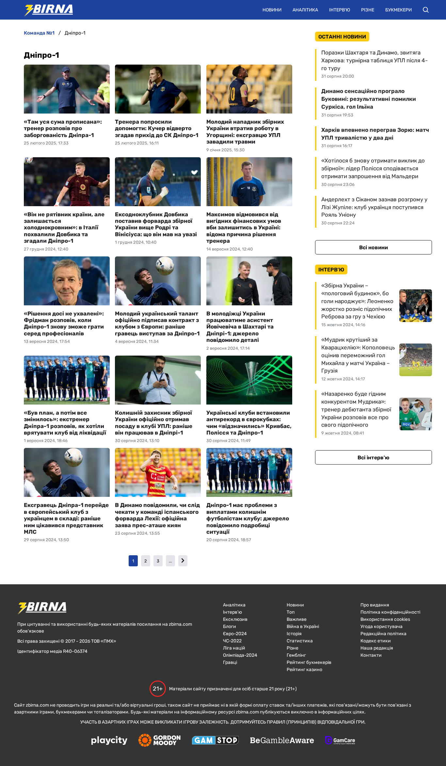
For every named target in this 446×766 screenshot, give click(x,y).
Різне (367, 10)
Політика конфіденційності (390, 612)
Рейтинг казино (304, 669)
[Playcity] (109, 741)
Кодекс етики (375, 641)
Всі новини (373, 247)
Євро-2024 (235, 633)
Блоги (229, 626)
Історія (294, 633)
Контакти (371, 655)
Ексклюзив (235, 619)
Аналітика (305, 10)
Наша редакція (376, 648)
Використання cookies (385, 619)
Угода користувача (381, 626)
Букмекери (398, 10)
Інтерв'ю (339, 10)
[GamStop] (215, 741)
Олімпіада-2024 (240, 655)
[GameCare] (340, 741)
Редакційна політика (383, 633)
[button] (426, 10)
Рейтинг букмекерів (309, 662)
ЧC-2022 (232, 641)
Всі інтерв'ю (374, 457)
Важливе (297, 619)
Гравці (230, 662)
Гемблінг (296, 655)
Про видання (374, 605)
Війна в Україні (303, 626)
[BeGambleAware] (282, 741)
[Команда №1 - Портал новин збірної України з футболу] (45, 10)
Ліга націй (234, 648)
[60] (182, 561)
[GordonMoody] (159, 741)
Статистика (300, 641)
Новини (272, 10)
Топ (291, 612)
